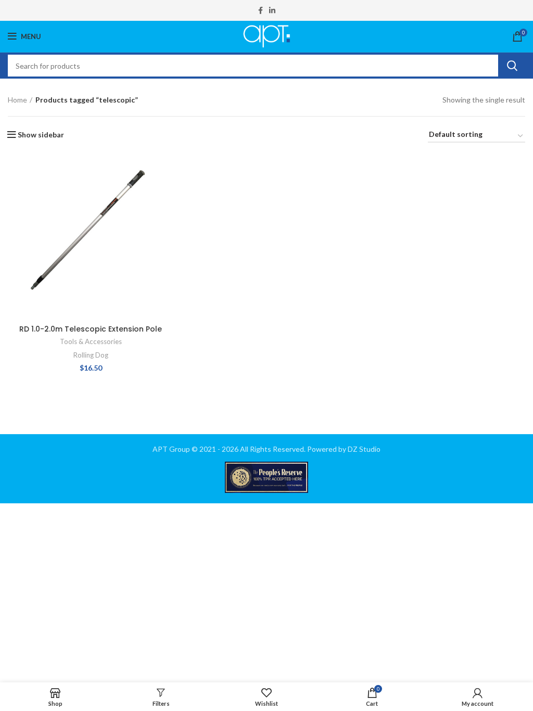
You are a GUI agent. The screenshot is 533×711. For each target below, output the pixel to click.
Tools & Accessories (91, 341)
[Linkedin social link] (272, 10)
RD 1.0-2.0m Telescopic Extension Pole (90, 329)
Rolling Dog (90, 355)
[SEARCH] (511, 66)
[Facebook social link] (260, 10)
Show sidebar (41, 134)
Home (17, 99)
